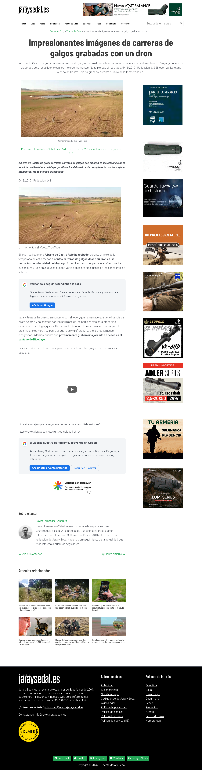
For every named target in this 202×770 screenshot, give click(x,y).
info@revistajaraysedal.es (50, 714)
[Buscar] (181, 23)
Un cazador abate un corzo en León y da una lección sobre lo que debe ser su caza (71, 606)
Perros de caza (155, 716)
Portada (54, 31)
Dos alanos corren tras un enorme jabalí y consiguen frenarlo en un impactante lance (108, 641)
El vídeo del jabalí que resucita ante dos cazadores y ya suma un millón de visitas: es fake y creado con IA (72, 642)
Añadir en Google (42, 305)
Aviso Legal (108, 703)
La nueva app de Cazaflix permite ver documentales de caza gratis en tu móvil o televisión (108, 607)
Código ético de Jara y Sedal (118, 698)
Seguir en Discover (85, 468)
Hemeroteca (153, 720)
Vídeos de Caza (73, 31)
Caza (149, 689)
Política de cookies (112, 716)
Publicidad (107, 685)
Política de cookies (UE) (115, 720)
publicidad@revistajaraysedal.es (63, 707)
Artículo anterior (30, 554)
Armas (150, 711)
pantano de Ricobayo (32, 339)
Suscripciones (109, 689)
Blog (62, 31)
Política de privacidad (114, 707)
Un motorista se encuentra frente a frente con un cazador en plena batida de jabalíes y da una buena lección (35, 607)
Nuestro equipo (110, 694)
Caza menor (153, 698)
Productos (152, 707)
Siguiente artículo (113, 554)
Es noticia (151, 685)
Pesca (149, 703)
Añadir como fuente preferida (49, 467)
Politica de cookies (112, 711)
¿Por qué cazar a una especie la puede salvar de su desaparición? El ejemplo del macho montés (34, 642)
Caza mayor (153, 694)
